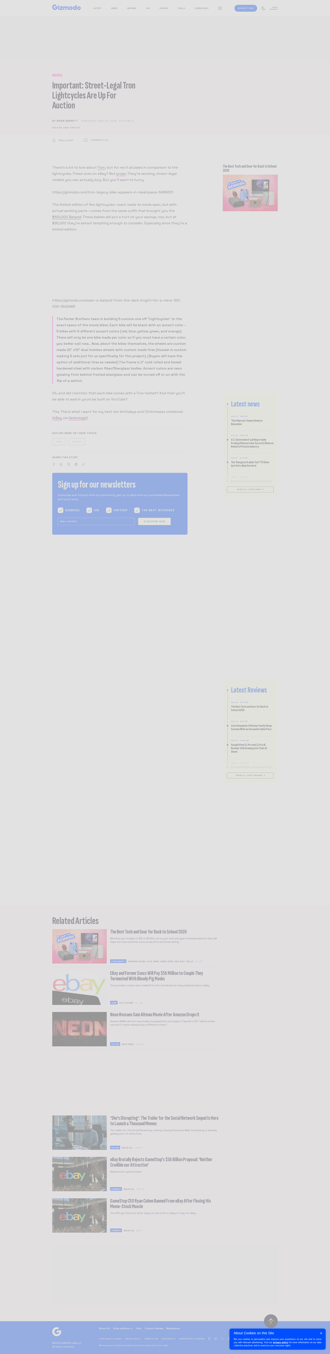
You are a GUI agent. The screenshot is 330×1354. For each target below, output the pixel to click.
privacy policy (280, 1342)
